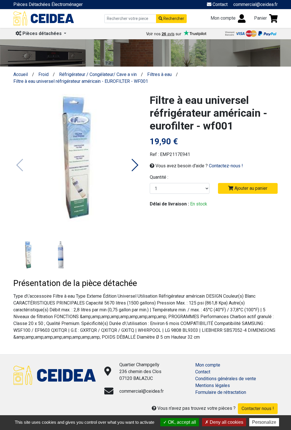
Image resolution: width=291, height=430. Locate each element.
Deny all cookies (226, 422)
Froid (43, 74)
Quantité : (159, 177)
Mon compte (207, 365)
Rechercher (173, 18)
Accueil (20, 74)
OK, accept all (181, 422)
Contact (202, 372)
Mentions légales (212, 385)
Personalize (264, 422)
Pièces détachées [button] (42, 33)
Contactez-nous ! (226, 165)
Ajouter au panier (250, 188)
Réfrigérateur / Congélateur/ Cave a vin (98, 74)
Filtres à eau (159, 74)
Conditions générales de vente (225, 378)
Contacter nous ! (258, 408)
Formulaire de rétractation (220, 392)
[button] (134, 165)
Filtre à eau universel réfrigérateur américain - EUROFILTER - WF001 (80, 81)
